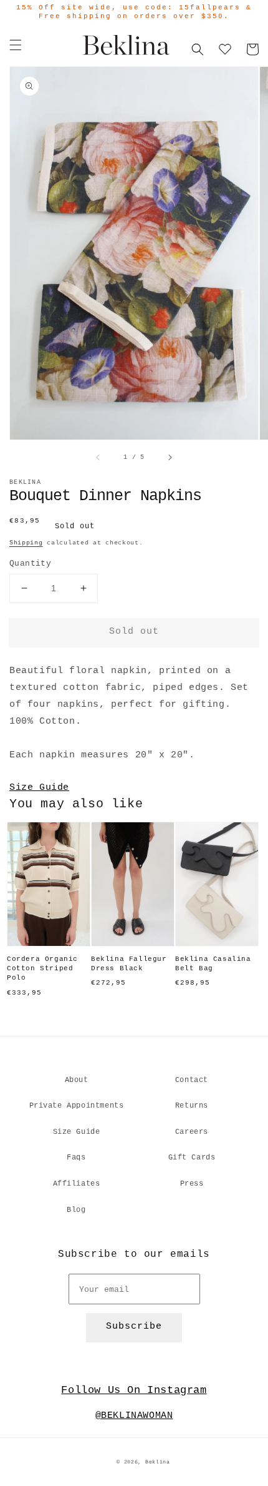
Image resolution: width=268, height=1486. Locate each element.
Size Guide (39, 787)
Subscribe (134, 1326)
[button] (15, 45)
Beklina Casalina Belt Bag (213, 963)
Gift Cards (192, 1157)
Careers (191, 1132)
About (77, 1080)
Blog (76, 1210)
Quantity (30, 563)
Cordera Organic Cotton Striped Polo (42, 968)
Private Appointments (76, 1105)
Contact (191, 1080)
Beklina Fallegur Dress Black (129, 963)
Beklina (157, 1462)
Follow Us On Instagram (133, 1390)
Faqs (76, 1157)
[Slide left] (98, 457)
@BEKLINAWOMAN (134, 1415)
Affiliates (76, 1183)
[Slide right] (169, 457)
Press (192, 1183)
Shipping (26, 542)
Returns (191, 1105)
